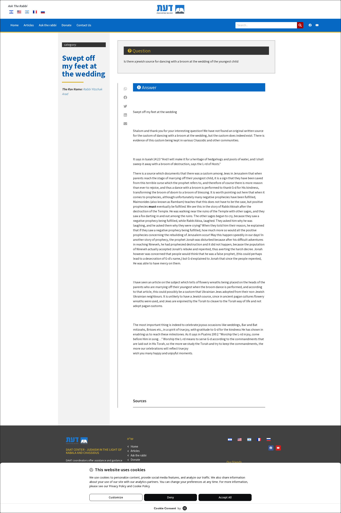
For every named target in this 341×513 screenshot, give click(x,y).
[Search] (300, 25)
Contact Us (84, 25)
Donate (66, 25)
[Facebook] (310, 25)
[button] (125, 88)
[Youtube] (317, 25)
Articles (29, 25)
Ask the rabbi (47, 25)
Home (14, 25)
